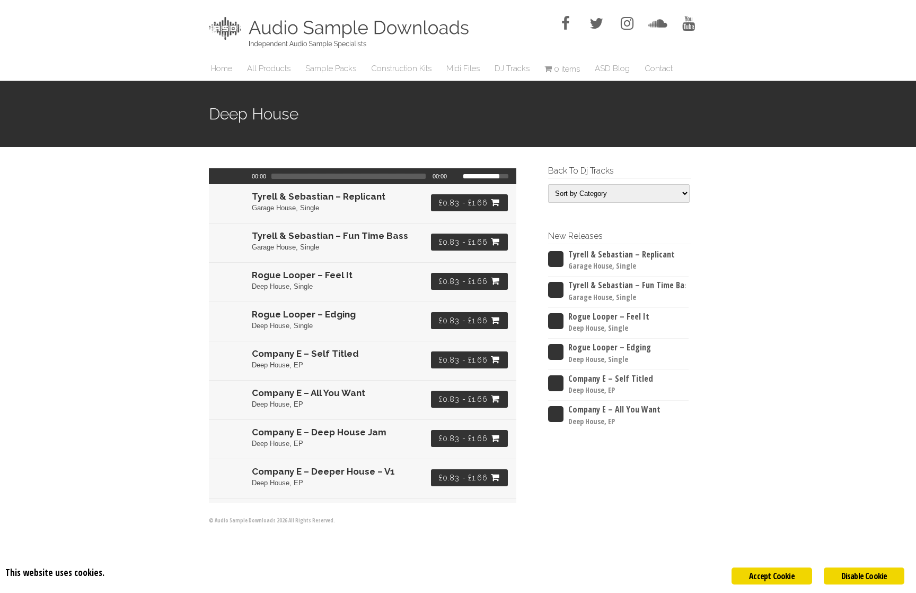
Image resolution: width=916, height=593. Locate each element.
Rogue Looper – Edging (609, 347)
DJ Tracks (512, 68)
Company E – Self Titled (610, 379)
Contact (659, 68)
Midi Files (463, 68)
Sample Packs (330, 68)
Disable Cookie (864, 576)
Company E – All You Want (614, 410)
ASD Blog (612, 68)
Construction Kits (401, 68)
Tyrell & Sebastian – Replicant (621, 255)
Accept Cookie (772, 576)
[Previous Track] (216, 176)
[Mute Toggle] (456, 176)
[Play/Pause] (229, 176)
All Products (268, 68)
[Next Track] (243, 176)
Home (221, 68)
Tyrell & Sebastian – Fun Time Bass (626, 285)
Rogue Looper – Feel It (608, 317)
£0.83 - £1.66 (463, 203)
